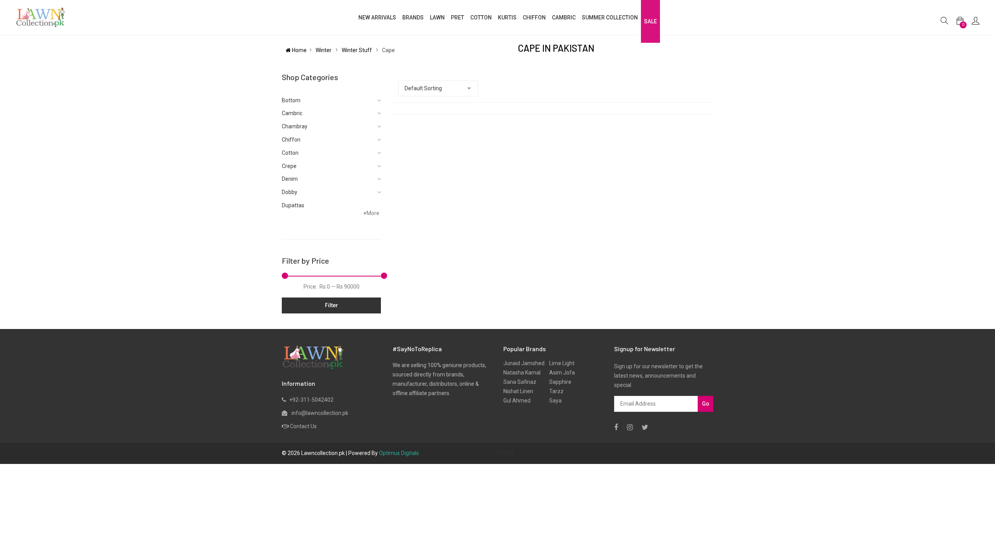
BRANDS (413, 17)
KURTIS (507, 17)
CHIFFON (534, 17)
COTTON (481, 17)
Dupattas (293, 205)
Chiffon (291, 139)
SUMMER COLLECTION (610, 17)
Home (299, 50)
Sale (650, 21)
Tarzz (554, 391)
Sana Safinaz (519, 382)
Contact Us (303, 426)
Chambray (294, 126)
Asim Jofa (560, 372)
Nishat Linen (518, 391)
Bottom (291, 100)
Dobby (289, 192)
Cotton (290, 153)
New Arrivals (377, 17)
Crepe (289, 166)
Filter (331, 305)
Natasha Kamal (522, 372)
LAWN (437, 17)
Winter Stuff (357, 50)
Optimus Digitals (399, 453)
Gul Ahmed (517, 400)
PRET (457, 17)
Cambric (564, 17)
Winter (324, 50)
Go (705, 404)
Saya (553, 400)
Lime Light (559, 363)
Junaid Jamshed (524, 363)
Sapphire (558, 382)
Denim (290, 179)
